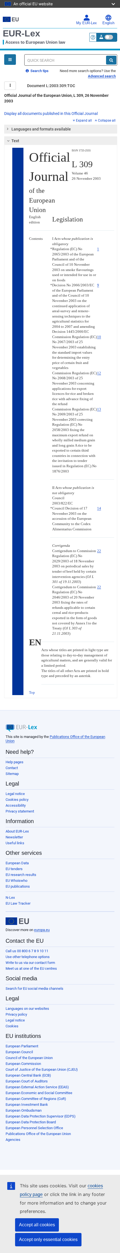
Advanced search (102, 76)
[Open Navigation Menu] (10, 59)
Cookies (12, 1026)
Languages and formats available (41, 129)
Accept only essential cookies (48, 1239)
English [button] (108, 23)
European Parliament (22, 1046)
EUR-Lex (21, 33)
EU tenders (14, 869)
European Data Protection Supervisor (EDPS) (41, 1116)
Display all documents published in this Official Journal (51, 113)
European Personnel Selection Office (34, 1128)
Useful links (15, 843)
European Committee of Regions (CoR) (36, 1099)
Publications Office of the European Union (38, 1134)
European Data (17, 863)
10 (99, 337)
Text (15, 141)
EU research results (21, 875)
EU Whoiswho (16, 880)
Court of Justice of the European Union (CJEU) (42, 1069)
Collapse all (107, 120)
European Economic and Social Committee (39, 1093)
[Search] (111, 60)
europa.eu (42, 930)
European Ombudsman (24, 1110)
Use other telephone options (28, 957)
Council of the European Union (29, 1058)
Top (32, 692)
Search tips (39, 71)
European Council (19, 1052)
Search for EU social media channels (34, 988)
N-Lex (10, 897)
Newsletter (14, 837)
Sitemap (12, 774)
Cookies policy (17, 799)
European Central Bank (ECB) (28, 1075)
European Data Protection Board (31, 1122)
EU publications (18, 886)
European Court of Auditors (27, 1081)
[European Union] (17, 921)
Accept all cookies (37, 1224)
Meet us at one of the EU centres (31, 968)
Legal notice (15, 794)
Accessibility (16, 805)
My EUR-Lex (86, 23)
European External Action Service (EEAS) (37, 1087)
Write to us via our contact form (30, 963)
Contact (12, 768)
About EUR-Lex (17, 831)
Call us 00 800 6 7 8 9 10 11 (27, 951)
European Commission (23, 1064)
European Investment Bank (27, 1104)
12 (99, 373)
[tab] (60, 129)
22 (99, 551)
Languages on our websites (27, 1008)
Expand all (84, 120)
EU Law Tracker (18, 903)
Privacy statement (20, 811)
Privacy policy (16, 1014)
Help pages (14, 762)
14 (99, 508)
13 (99, 409)
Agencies (13, 1140)
